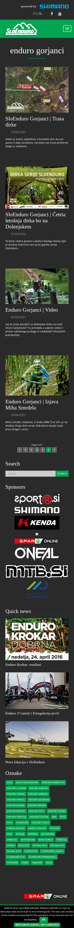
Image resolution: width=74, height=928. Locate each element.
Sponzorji (12, 862)
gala (9, 822)
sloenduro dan (16, 856)
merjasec (12, 839)
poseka (11, 845)
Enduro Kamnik (15, 805)
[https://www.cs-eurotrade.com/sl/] (37, 509)
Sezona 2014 (40, 845)
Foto (63, 816)
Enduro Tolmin (57, 811)
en (35, 13)
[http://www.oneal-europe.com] (37, 553)
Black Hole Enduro (27, 782)
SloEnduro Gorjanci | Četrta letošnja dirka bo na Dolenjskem (35, 220)
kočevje (20, 834)
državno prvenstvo (53, 782)
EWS (54, 816)
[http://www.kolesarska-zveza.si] (37, 589)
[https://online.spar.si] (37, 540)
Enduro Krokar (37, 805)
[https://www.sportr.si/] (37, 498)
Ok (43, 919)
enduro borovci (38, 788)
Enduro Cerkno (16, 793)
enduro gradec (16, 799)
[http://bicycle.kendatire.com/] (37, 522)
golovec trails (40, 822)
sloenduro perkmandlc (42, 856)
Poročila (61, 839)
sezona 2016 (14, 851)
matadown (47, 834)
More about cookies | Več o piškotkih (37, 924)
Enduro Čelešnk (39, 816)
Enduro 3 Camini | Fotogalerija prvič (32, 713)
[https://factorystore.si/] (37, 534)
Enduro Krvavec (16, 811)
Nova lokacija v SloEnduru (25, 762)
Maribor (33, 834)
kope (9, 834)
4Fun (9, 782)
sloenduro (30, 851)
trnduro (37, 862)
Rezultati (23, 845)
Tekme (24, 862)
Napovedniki (28, 839)
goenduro (22, 822)
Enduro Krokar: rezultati (23, 664)
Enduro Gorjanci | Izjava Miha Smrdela (31, 405)
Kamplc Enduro (37, 828)
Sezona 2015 (57, 845)
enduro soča (36, 811)
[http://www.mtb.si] (37, 571)
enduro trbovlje (16, 816)
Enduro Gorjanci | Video (31, 310)
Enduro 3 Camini (16, 788)
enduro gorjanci (38, 793)
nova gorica (45, 839)
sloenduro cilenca (52, 851)
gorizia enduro (16, 828)
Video (49, 862)
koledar (54, 828)
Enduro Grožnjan (39, 799)
